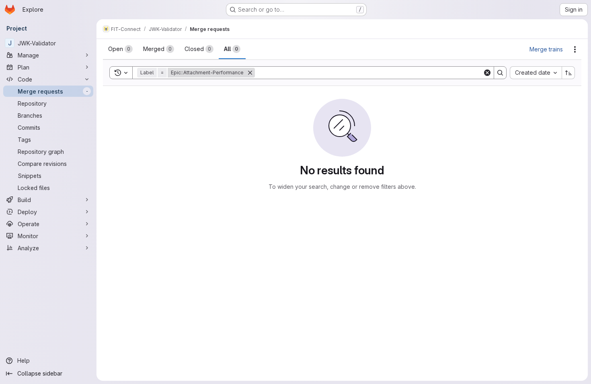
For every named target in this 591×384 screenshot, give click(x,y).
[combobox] (536, 72)
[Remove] (250, 73)
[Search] (500, 72)
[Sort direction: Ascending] (568, 72)
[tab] (120, 49)
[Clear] (487, 73)
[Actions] (574, 49)
